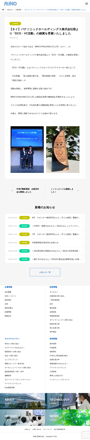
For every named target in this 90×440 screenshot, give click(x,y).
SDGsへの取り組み (12, 344)
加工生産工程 (55, 328)
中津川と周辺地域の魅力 (59, 356)
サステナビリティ (12, 339)
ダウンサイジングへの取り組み (61, 320)
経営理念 (8, 300)
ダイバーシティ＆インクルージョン (18, 379)
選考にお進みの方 (56, 375)
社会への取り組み (11, 356)
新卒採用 (53, 344)
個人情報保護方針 (59, 429)
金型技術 (53, 312)
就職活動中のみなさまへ (59, 364)
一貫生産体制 (55, 300)
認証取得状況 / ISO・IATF (14, 371)
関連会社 (8, 316)
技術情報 (53, 287)
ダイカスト (54, 292)
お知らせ (27, 429)
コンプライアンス (11, 360)
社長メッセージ (10, 296)
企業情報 (15, 23)
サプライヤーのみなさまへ (14, 348)
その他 (24, 217)
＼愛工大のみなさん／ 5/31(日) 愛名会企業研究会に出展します (57, 259)
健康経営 (8, 375)
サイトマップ (47, 429)
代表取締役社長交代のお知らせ (45, 243)
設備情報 (8, 312)
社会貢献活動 (10, 387)
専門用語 (53, 332)
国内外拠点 (9, 308)
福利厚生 (53, 352)
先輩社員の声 (55, 360)
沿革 (6, 304)
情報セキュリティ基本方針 (14, 364)
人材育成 (53, 371)
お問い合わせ (37, 429)
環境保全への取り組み (13, 352)
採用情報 (24, 226)
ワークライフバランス (13, 383)
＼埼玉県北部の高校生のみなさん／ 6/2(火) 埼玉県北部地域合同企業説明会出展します (57, 251)
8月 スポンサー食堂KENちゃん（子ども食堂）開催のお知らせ (57, 218)
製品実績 (53, 308)
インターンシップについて (59, 379)
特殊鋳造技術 (55, 316)
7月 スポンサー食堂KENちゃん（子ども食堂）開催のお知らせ (57, 234)
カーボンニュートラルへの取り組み (18, 368)
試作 (51, 304)
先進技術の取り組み (57, 296)
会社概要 (8, 292)
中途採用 (53, 348)
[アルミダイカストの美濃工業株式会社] (10, 3)
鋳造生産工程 (55, 324)
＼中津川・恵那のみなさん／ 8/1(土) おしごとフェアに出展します (57, 226)
